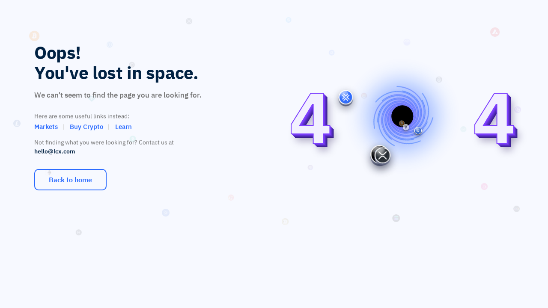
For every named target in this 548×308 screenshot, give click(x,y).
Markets (46, 126)
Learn (123, 126)
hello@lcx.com (54, 151)
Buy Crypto (86, 126)
